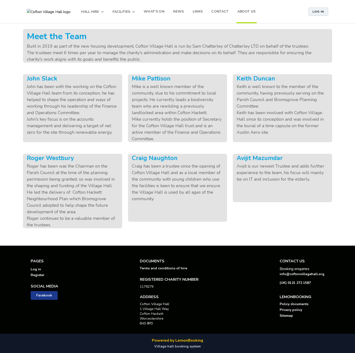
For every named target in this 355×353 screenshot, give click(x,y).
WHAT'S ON (154, 11)
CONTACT (219, 11)
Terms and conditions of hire (163, 268)
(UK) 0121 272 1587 (295, 282)
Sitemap (286, 315)
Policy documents (294, 304)
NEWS (178, 11)
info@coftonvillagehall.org (302, 274)
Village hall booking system (177, 346)
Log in (318, 12)
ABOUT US (246, 11)
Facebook (44, 295)
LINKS (198, 11)
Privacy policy (291, 310)
